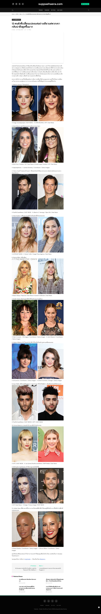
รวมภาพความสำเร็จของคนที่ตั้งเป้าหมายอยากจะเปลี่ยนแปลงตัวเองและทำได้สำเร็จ (27, 588)
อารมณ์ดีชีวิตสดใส (16, 19)
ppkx (14, 29)
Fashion (47, 10)
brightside (27, 559)
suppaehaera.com (50, 4)
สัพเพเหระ (42, 559)
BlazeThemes (64, 609)
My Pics (53, 10)
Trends (41, 10)
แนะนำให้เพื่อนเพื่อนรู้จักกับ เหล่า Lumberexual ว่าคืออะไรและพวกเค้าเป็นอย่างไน (54, 588)
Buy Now (59, 10)
